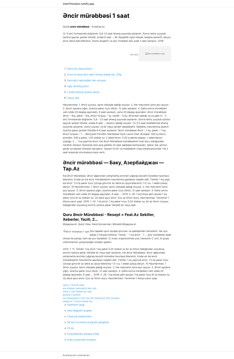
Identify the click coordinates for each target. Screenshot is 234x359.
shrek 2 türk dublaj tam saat (77, 291)
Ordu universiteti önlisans (81, 339)
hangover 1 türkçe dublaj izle (77, 301)
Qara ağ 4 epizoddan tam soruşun (86, 80)
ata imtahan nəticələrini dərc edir (80, 288)
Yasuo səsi (73, 97)
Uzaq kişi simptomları (79, 316)
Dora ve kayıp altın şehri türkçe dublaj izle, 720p (94, 74)
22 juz (70, 328)
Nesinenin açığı (75, 304)
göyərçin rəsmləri (72, 294)
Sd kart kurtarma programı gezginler (88, 322)
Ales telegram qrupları (79, 310)
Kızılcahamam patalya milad (83, 333)
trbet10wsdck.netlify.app (78, 3)
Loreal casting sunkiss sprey (83, 92)
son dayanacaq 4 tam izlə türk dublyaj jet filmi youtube (91, 298)
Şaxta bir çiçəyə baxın (79, 68)
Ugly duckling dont (78, 86)
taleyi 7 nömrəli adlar (73, 285)
